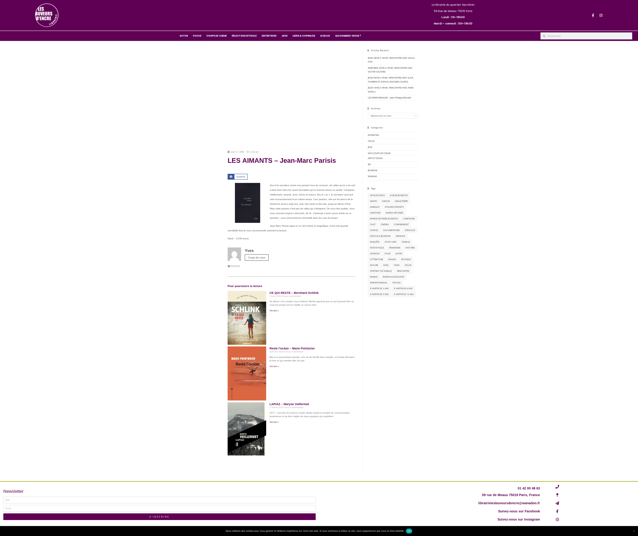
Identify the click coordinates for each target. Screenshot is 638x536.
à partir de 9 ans (379, 294)
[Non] (634, 531)
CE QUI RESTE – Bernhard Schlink (294, 293)
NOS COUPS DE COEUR (379, 153)
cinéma (385, 224)
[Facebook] (593, 15)
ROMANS (235, 266)
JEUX (284, 35)
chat (373, 224)
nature (374, 265)
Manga (392, 259)
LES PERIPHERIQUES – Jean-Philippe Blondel (389, 97)
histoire (410, 247)
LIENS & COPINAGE (304, 35)
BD (369, 164)
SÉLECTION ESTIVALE (244, 35)
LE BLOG (325, 35)
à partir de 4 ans (403, 288)
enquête (375, 241)
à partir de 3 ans (379, 288)
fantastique (377, 247)
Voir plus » (274, 310)
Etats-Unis (391, 241)
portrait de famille (381, 271)
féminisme (394, 247)
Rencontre (403, 271)
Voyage (396, 282)
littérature (376, 259)
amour (386, 201)
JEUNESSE (372, 170)
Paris (397, 265)
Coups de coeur (256, 257)
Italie (387, 253)
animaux (375, 207)
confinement (401, 224)
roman (374, 276)
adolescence (377, 195)
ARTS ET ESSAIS (375, 158)
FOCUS (197, 35)
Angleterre (401, 201)
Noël (386, 265)
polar (408, 265)
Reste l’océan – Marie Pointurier (292, 348)
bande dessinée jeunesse (384, 218)
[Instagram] (600, 15)
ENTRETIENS (269, 35)
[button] (238, 177)
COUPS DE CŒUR (216, 35)
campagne (409, 218)
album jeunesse (399, 195)
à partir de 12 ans (404, 294)
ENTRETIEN (373, 135)
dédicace (410, 230)
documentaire (391, 230)
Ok (409, 531)
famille (406, 241)
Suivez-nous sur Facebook (519, 511)
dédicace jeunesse (380, 236)
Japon (399, 253)
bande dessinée (394, 212)
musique (406, 259)
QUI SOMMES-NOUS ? (348, 35)
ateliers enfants (394, 207)
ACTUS (184, 35)
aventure (375, 212)
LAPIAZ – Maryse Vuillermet (289, 404)
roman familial (378, 282)
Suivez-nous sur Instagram (518, 519)
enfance (400, 236)
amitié (373, 201)
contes (374, 230)
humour (374, 253)
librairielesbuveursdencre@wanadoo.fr (509, 503)
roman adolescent (393, 276)
